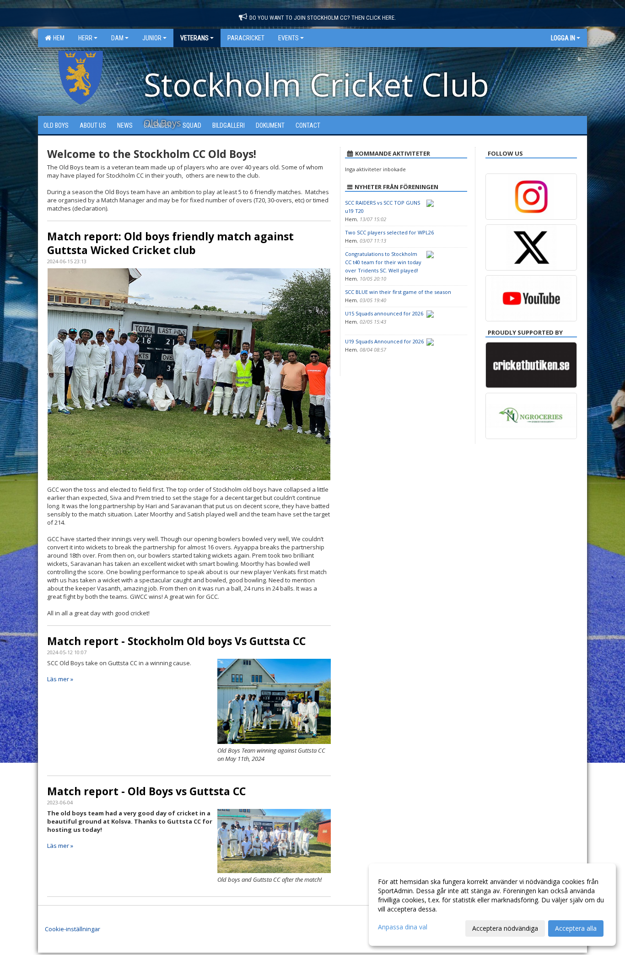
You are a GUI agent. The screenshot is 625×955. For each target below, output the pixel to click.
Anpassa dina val (402, 927)
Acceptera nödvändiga (505, 928)
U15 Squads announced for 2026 (384, 313)
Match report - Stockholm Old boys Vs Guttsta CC (176, 641)
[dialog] (492, 904)
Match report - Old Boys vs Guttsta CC (146, 791)
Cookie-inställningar (72, 929)
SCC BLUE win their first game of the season (398, 291)
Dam (117, 38)
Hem (57, 38)
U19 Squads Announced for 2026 (384, 341)
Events (288, 38)
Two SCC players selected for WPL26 (389, 232)
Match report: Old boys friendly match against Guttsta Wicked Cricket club (170, 243)
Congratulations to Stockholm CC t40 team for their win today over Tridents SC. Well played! (383, 262)
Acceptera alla (576, 928)
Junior (152, 38)
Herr (85, 38)
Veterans (194, 38)
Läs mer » (60, 679)
